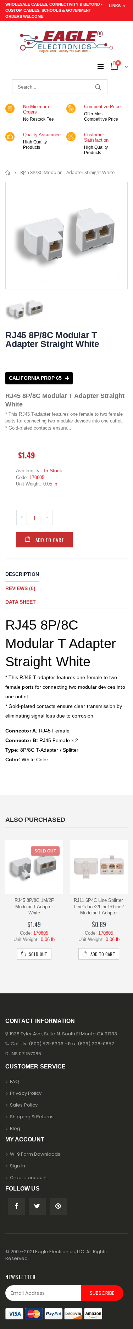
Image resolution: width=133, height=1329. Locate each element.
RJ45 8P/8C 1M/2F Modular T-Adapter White (34, 906)
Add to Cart (49, 539)
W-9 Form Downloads (35, 1154)
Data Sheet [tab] (20, 602)
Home (8, 172)
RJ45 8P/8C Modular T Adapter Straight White (52, 339)
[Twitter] (37, 1206)
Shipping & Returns (32, 1116)
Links (115, 6)
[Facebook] (16, 1206)
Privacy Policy (25, 1093)
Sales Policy (24, 1105)
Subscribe (102, 1293)
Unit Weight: (28, 484)
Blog (15, 1128)
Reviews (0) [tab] (20, 588)
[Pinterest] (58, 1206)
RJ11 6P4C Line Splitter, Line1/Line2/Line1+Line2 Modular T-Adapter (99, 906)
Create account (28, 1177)
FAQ (14, 1081)
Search (98, 87)
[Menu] (101, 66)
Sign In (17, 1165)
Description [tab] (22, 574)
